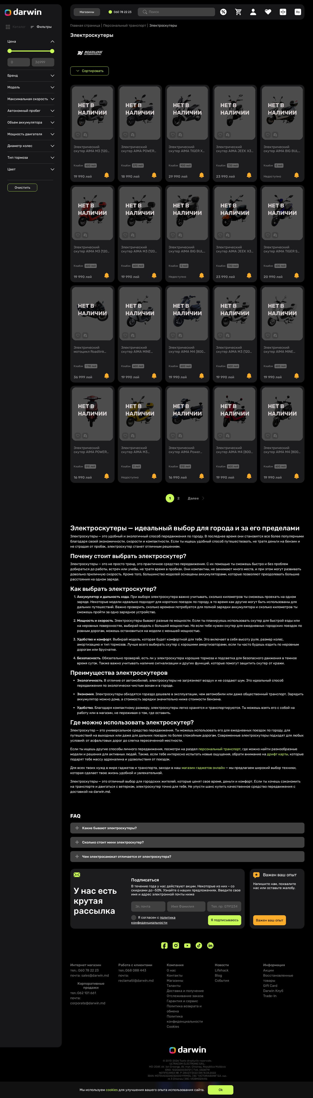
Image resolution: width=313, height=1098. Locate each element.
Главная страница (85, 25)
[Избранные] (268, 12)
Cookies (173, 1027)
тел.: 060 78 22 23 (84, 970)
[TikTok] (199, 945)
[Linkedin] (210, 945)
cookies (112, 1090)
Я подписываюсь (224, 920)
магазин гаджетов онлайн (203, 768)
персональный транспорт (219, 749)
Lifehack (221, 970)
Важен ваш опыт (269, 920)
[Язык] (298, 12)
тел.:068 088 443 (132, 970)
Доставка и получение (185, 991)
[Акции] (223, 12)
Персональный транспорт (124, 25)
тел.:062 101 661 (83, 993)
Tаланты (174, 986)
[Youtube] (187, 945)
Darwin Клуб (273, 991)
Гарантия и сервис (182, 1001)
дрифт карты (277, 754)
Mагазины (87, 12)
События (222, 981)
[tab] (16, 27)
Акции (268, 970)
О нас (171, 970)
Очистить (22, 188)
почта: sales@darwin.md (89, 975)
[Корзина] (238, 12)
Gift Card (270, 986)
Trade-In (270, 996)
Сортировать (92, 71)
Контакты (174, 975)
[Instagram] (176, 945)
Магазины (175, 981)
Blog (218, 975)
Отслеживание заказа (185, 996)
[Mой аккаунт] (253, 12)
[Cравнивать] (283, 12)
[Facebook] (164, 945)
